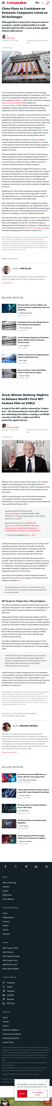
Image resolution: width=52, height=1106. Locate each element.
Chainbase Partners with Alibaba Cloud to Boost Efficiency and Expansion (33, 323)
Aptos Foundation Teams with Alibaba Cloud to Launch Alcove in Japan (32, 371)
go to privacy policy (37, 1094)
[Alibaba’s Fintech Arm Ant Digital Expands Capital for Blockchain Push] (9, 359)
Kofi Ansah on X (7, 283)
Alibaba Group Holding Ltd (12, 103)
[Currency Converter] (48, 3)
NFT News (5, 714)
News (15, 259)
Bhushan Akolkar (13, 427)
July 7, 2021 (30, 535)
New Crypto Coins (10, 960)
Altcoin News (15, 714)
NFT (43, 484)
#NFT (28, 525)
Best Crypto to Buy (10, 948)
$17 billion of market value (35, 228)
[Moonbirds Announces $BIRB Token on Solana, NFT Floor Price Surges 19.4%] (9, 778)
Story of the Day (9, 882)
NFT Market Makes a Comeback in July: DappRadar (32, 821)
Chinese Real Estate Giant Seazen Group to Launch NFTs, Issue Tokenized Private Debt (33, 791)
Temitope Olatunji (26, 328)
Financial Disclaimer (11, 1038)
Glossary (6, 934)
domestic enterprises (32, 117)
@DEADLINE (31, 523)
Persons (6, 921)
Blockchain (7, 895)
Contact (6, 1021)
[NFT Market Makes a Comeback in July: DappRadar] (9, 824)
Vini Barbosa (24, 811)
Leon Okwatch (25, 346)
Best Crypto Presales (11, 956)
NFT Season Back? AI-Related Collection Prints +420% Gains (32, 806)
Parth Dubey (24, 826)
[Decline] (46, 1081)
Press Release (8, 899)
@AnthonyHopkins (13, 513)
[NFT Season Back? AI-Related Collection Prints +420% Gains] (9, 809)
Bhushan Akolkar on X (10, 752)
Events (5, 925)
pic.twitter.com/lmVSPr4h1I (29, 530)
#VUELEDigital (11, 530)
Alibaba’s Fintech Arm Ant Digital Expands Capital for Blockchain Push (33, 356)
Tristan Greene (25, 795)
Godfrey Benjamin (26, 313)
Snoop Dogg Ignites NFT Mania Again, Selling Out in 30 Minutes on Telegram (32, 837)
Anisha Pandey (25, 376)
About (5, 1017)
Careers (6, 1025)
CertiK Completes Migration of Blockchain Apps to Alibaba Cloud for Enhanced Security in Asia (33, 340)
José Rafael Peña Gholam (28, 780)
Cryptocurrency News (11, 716)
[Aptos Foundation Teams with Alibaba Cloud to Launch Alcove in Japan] (9, 374)
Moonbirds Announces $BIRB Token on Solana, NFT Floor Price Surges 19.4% (32, 775)
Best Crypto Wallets (11, 968)
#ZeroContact (10, 528)
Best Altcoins (8, 952)
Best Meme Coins (10, 964)
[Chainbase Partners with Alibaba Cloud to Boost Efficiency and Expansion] (9, 326)
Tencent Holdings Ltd (9, 105)
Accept (22, 1094)
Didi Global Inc (17, 100)
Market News (7, 259)
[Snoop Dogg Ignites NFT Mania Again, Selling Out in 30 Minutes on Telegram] (9, 840)
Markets (6, 886)
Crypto (5, 891)
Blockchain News (29, 714)
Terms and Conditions (12, 1034)
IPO (40, 142)
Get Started (47, 1101)
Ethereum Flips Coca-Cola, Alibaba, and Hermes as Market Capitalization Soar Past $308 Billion (33, 307)
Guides (5, 929)
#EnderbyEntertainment (27, 528)
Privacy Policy (8, 1042)
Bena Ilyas (23, 360)
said (18, 580)
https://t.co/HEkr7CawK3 (15, 525)
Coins (5, 913)
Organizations (8, 917)
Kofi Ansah (11, 38)
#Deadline (35, 525)
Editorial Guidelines (11, 1030)
